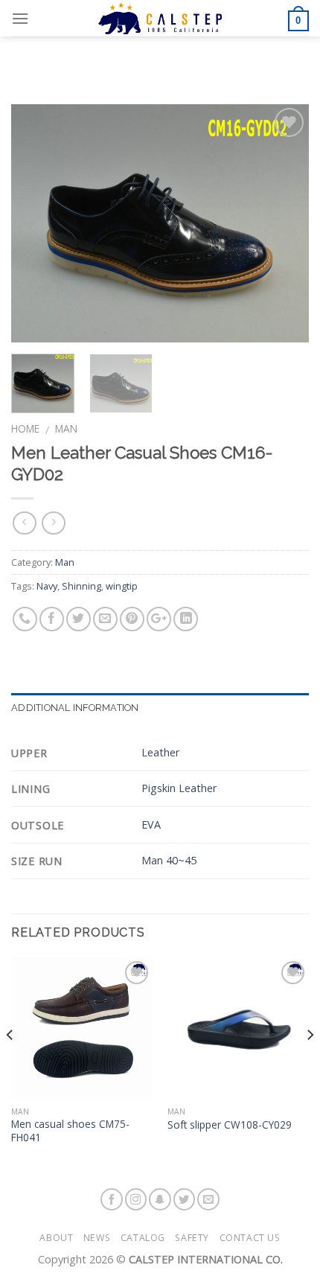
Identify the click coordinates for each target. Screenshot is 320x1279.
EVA (151, 824)
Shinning (81, 586)
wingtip (122, 586)
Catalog (143, 1237)
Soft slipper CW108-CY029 (229, 1125)
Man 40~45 (168, 860)
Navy (46, 586)
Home (25, 428)
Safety (192, 1237)
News (96, 1237)
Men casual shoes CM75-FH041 (70, 1130)
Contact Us (250, 1237)
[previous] (35, 223)
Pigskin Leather (179, 788)
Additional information (75, 707)
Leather (160, 752)
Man (66, 428)
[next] (284, 223)
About (56, 1237)
